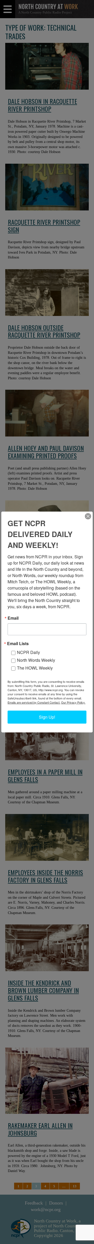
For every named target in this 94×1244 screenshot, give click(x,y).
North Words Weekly (36, 660)
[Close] (88, 516)
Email (13, 618)
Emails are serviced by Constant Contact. (34, 702)
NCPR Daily (28, 652)
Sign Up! (47, 717)
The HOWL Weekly (35, 668)
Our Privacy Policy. (73, 702)
